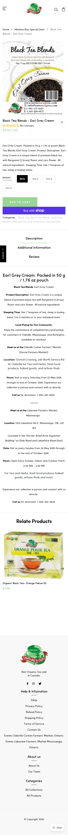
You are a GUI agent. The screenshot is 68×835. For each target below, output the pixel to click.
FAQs (34, 700)
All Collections (34, 789)
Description (34, 238)
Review (34, 257)
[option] (34, 562)
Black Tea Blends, (41, 217)
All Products (34, 795)
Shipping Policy (34, 717)
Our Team (34, 771)
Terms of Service (34, 723)
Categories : (10, 217)
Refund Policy (34, 712)
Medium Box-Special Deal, (18, 221)
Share (3, 255)
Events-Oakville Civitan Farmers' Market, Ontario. (34, 735)
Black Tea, (24, 217)
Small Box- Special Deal (47, 221)
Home (6, 29)
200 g (49, 179)
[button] (11, 125)
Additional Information (34, 248)
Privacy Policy (34, 706)
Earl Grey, (57, 217)
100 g (35, 179)
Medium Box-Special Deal (30, 29)
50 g (22, 179)
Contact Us (34, 729)
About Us (34, 765)
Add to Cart (20, 202)
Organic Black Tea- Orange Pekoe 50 (24, 583)
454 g (8, 188)
